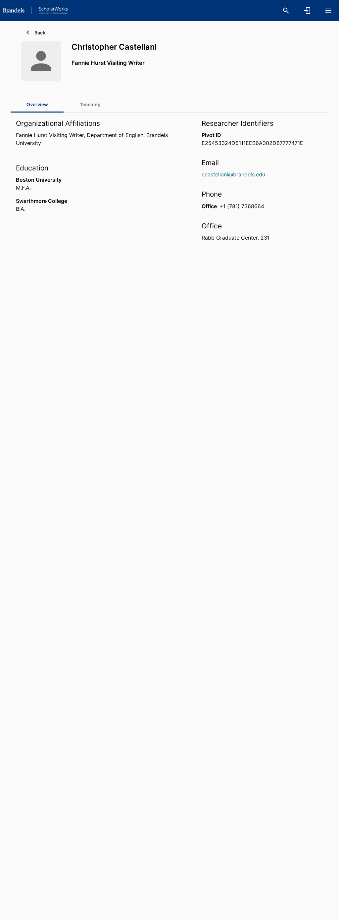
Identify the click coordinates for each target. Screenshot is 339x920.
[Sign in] (307, 11)
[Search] (286, 11)
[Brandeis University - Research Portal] (35, 10)
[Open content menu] (328, 11)
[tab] (90, 105)
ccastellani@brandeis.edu (233, 174)
